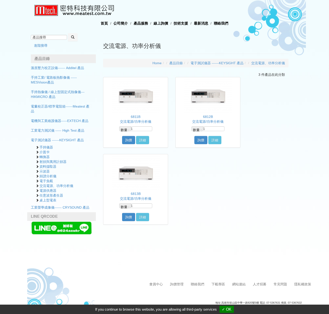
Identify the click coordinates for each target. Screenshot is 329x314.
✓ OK (226, 309)
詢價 (128, 140)
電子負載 (46, 181)
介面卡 (44, 152)
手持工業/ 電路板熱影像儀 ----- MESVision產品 (54, 80)
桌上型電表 (47, 200)
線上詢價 (161, 23)
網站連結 (239, 284)
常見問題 (280, 284)
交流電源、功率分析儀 (56, 186)
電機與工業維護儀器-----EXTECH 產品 (59, 121)
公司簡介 (120, 23)
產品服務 (141, 23)
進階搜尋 (40, 45)
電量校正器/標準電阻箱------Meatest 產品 (60, 108)
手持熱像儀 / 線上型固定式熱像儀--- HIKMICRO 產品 (58, 94)
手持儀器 (46, 147)
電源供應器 (47, 190)
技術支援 (181, 23)
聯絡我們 (221, 23)
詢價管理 (177, 284)
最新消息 (201, 23)
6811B (135, 117)
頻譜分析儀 (47, 176)
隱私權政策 (302, 284)
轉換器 (44, 157)
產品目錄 (176, 63)
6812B (208, 117)
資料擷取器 (47, 166)
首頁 (104, 23)
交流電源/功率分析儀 (135, 121)
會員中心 (156, 284)
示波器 (44, 171)
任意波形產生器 (51, 195)
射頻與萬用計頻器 (52, 162)
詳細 (142, 140)
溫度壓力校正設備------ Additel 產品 (57, 68)
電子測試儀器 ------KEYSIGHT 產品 (57, 140)
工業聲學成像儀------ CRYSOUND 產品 (60, 207)
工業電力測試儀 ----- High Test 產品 (57, 130)
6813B (136, 194)
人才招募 (259, 284)
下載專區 (218, 284)
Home (157, 63)
